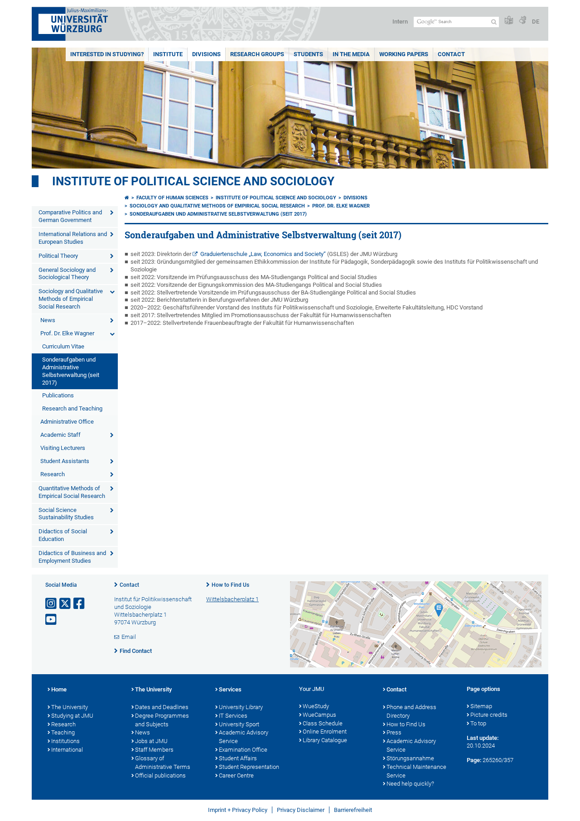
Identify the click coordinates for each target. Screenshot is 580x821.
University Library (241, 707)
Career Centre (236, 775)
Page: (474, 760)
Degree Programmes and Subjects (162, 720)
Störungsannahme (410, 758)
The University (69, 707)
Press (394, 732)
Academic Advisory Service (243, 736)
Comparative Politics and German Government (70, 216)
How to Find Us (230, 585)
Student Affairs (238, 758)
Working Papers (403, 54)
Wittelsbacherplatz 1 (232, 599)
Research (52, 474)
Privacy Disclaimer (300, 810)
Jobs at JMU (151, 741)
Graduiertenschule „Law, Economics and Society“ (263, 254)
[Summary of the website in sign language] (522, 20)
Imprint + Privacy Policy (237, 810)
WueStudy (316, 706)
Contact (451, 54)
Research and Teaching (72, 408)
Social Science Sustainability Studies (66, 514)
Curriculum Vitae (63, 346)
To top (478, 723)
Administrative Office (67, 421)
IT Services (233, 715)
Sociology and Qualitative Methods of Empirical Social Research (71, 299)
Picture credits (489, 714)
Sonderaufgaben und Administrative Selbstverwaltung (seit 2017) (70, 371)
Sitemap (481, 706)
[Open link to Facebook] (79, 604)
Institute (168, 54)
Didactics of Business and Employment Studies (72, 557)
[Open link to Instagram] (51, 604)
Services (230, 689)
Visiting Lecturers (62, 447)
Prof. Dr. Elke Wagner (67, 333)
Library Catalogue (325, 740)
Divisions (206, 54)
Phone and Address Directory (411, 711)
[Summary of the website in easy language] (509, 20)
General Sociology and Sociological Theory (67, 273)
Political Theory (58, 255)
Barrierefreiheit (353, 810)
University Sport (239, 724)
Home (59, 689)
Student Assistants (64, 461)
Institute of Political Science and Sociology (193, 181)
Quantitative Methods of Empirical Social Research (72, 492)
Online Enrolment (325, 731)
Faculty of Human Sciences (172, 198)
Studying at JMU (72, 715)
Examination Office (243, 749)
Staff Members (154, 749)
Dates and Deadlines (161, 707)
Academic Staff (60, 434)
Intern (400, 21)
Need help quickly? (410, 783)
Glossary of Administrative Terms (162, 762)
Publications (58, 395)
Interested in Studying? (107, 54)
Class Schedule (323, 723)
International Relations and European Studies (73, 238)
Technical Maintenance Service (416, 771)
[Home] (127, 198)
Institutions (65, 741)
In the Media (351, 54)
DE (535, 21)
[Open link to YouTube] (51, 620)
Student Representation (249, 766)
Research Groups (257, 54)
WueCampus (319, 714)
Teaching (63, 732)
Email (128, 636)
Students (308, 54)
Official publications (160, 775)
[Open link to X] (65, 604)
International (67, 749)
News (47, 320)
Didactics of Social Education (63, 535)
